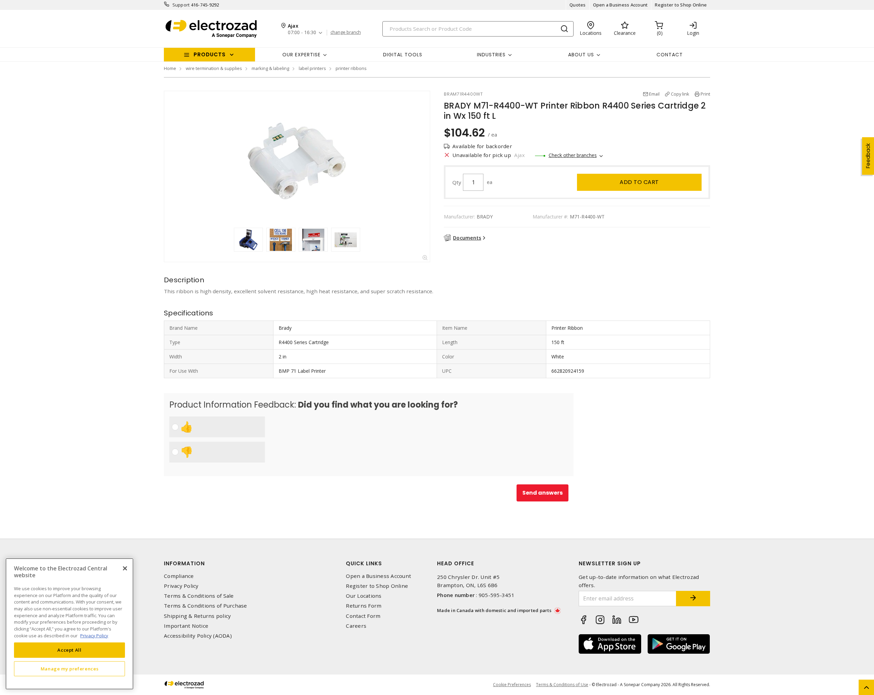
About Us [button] (581, 54)
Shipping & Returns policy (197, 616)
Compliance (179, 576)
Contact (670, 54)
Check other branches (573, 155)
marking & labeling (270, 68)
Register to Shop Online (681, 5)
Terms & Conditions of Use (562, 684)
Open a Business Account (620, 5)
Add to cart (639, 182)
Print (705, 94)
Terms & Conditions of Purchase (205, 605)
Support (181, 5)
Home (170, 68)
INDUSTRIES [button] (491, 54)
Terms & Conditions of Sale (199, 596)
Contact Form (363, 616)
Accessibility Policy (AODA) (198, 636)
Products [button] (210, 54)
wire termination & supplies (214, 68)
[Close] (124, 568)
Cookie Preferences (512, 685)
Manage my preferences (70, 668)
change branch (345, 32)
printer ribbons (351, 68)
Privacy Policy (181, 586)
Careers (356, 626)
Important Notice (186, 626)
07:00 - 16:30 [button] (302, 33)
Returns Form (363, 605)
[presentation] (227, 239)
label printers (312, 68)
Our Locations (363, 596)
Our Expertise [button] (301, 54)
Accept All (69, 650)
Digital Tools (402, 54)
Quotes (577, 5)
